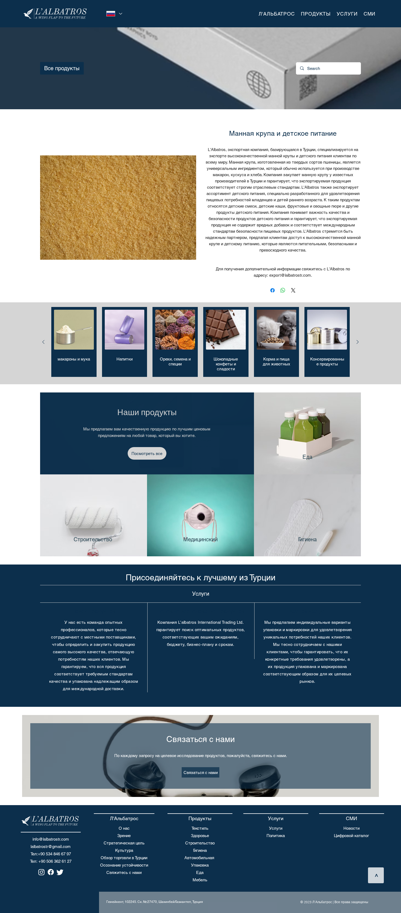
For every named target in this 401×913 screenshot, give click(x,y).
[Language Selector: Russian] (113, 14)
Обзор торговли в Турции (124, 857)
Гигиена (200, 850)
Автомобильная (199, 857)
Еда (200, 872)
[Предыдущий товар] (43, 342)
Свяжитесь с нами (124, 872)
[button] (277, 13)
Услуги (275, 828)
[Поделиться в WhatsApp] (283, 290)
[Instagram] (41, 872)
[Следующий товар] (357, 342)
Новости (351, 828)
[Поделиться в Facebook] (272, 290)
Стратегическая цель (124, 843)
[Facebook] (51, 872)
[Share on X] (293, 290)
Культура (124, 850)
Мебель (200, 879)
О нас (124, 828)
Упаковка (200, 865)
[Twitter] (60, 872)
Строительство (200, 843)
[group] (200, 342)
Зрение (124, 835)
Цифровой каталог (351, 835)
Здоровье (200, 835)
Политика (276, 835)
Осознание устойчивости (124, 865)
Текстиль (199, 828)
